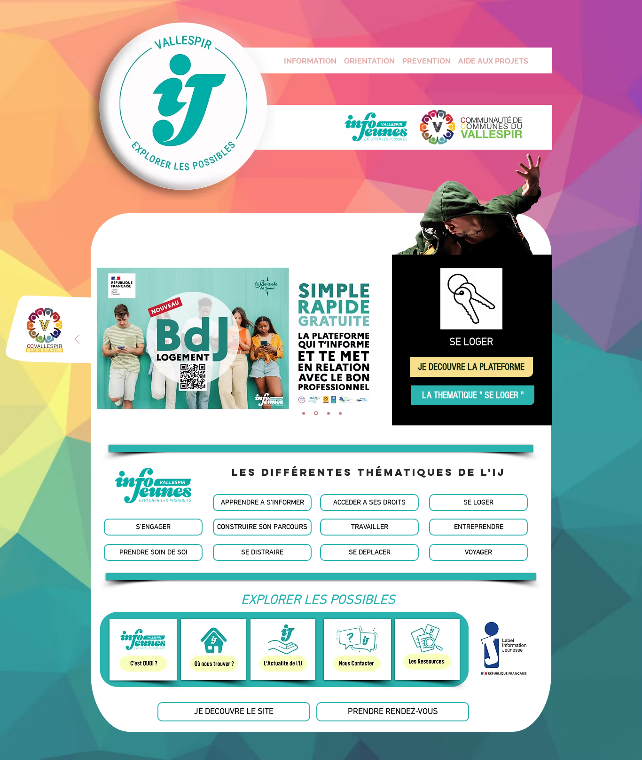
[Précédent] (77, 339)
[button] (321, 448)
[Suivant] (567, 339)
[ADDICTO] (328, 413)
